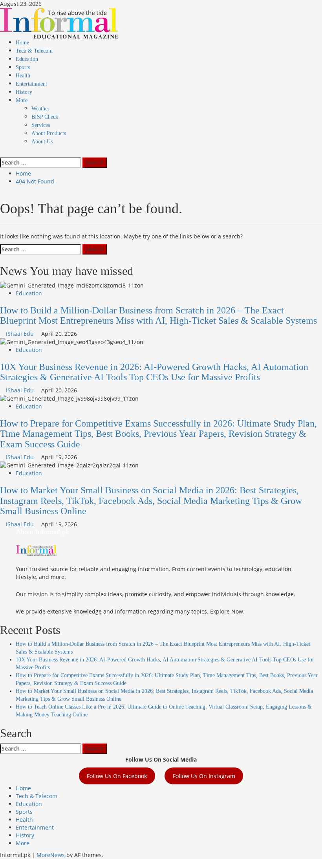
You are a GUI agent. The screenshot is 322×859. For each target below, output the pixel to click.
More (21, 100)
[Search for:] (40, 163)
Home (22, 43)
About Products (48, 133)
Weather (40, 109)
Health (23, 76)
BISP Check (44, 117)
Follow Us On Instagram (204, 776)
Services (40, 125)
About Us (42, 142)
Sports (23, 67)
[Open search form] (2, 153)
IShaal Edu (20, 333)
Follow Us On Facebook (117, 776)
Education (27, 59)
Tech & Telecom (34, 51)
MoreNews (51, 855)
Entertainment (31, 84)
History (24, 92)
